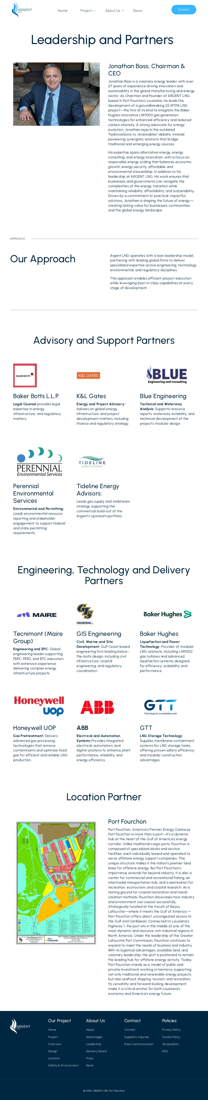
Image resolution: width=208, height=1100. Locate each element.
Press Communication (139, 1044)
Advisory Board (96, 1051)
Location (54, 1058)
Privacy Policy (171, 1029)
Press (89, 1058)
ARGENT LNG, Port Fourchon (109, 1090)
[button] (86, 10)
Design (52, 1051)
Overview (54, 1044)
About (90, 1029)
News (89, 1065)
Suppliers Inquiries (136, 1037)
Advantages (94, 1037)
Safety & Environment (63, 1065)
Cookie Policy (171, 1037)
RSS (165, 1051)
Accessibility (170, 1044)
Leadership (93, 1044)
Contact (184, 9)
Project (53, 1037)
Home (52, 1029)
